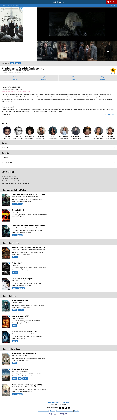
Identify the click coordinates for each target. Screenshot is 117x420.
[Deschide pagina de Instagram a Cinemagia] (63, 408)
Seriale (18, 5)
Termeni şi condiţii (43, 411)
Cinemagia (58, 2)
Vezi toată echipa (7, 162)
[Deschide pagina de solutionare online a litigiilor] (63, 414)
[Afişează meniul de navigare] (111, 5)
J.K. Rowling (5, 157)
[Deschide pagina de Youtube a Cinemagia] (66, 408)
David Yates (5, 147)
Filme (12, 5)
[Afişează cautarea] (115, 5)
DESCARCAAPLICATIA (113, 2)
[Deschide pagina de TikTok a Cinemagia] (69, 408)
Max (12, 63)
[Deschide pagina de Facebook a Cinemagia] (60, 408)
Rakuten (18, 63)
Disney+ (15, 257)
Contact (52, 411)
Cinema (3, 5)
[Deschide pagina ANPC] (53, 414)
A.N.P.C (76, 411)
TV (8, 5)
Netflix (14, 310)
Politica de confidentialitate (64, 411)
